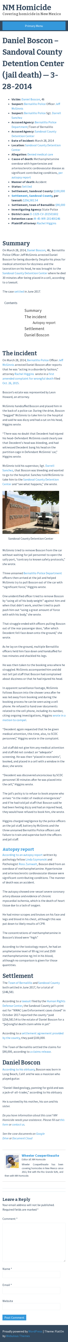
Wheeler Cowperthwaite (40, 1155)
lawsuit (26, 1001)
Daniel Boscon (31, 99)
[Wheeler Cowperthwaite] (12, 1168)
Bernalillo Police (35, 104)
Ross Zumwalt (28, 864)
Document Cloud (22, 1138)
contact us (18, 1124)
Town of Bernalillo (20, 983)
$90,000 (60, 205)
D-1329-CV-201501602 (44, 214)
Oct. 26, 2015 (10, 383)
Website (7, 1301)
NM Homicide (26, 7)
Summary (33, 310)
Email (7, 1285)
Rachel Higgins (46, 223)
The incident (35, 316)
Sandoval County (49, 983)
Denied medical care (40, 154)
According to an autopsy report (22, 855)
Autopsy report (44, 322)
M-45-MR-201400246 (47, 218)
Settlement (34, 328)
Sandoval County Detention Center (24, 273)
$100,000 (59, 191)
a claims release (40, 1051)
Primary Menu (34, 26)
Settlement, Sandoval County (32, 196)
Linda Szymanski (36, 859)
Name (7, 1269)
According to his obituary (18, 1069)
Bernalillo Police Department (42, 573)
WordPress (35, 1331)
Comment (10, 1219)
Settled (27, 186)
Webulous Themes (18, 1336)
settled (19, 291)
